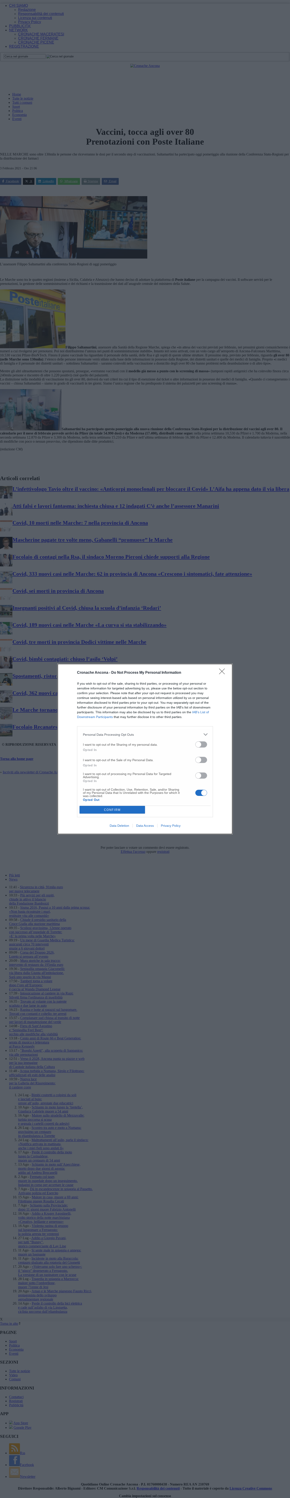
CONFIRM (112, 810)
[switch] (201, 744)
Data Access (145, 825)
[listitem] (145, 734)
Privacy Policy (171, 825)
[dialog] (145, 749)
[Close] (223, 673)
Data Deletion (119, 825)
